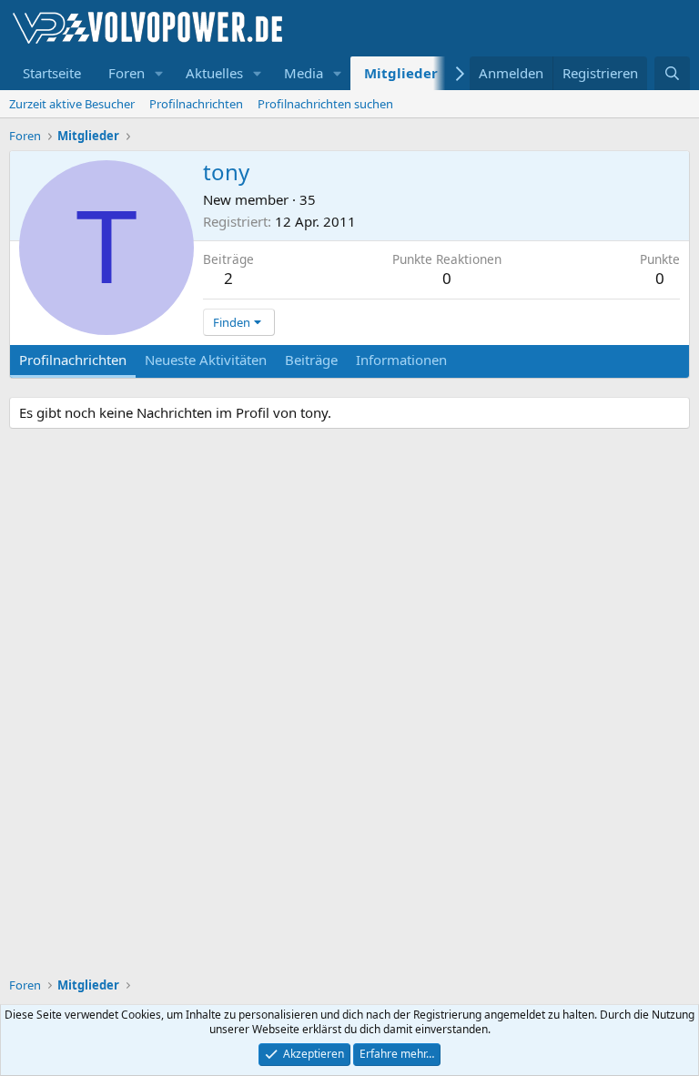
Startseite (52, 73)
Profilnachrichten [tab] (73, 359)
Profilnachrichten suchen (325, 104)
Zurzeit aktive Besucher (72, 104)
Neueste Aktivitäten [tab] (206, 359)
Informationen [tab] (401, 359)
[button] (159, 73)
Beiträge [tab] (311, 359)
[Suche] (672, 73)
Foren (126, 73)
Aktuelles (214, 73)
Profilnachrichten (196, 104)
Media (303, 73)
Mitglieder (401, 73)
